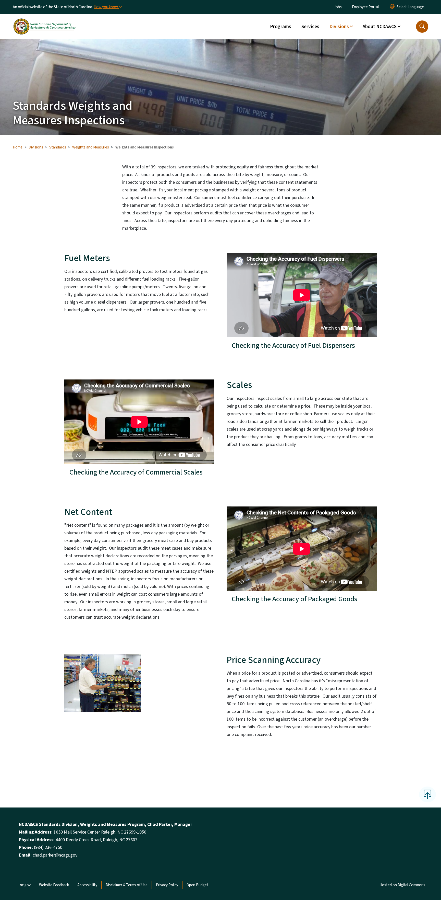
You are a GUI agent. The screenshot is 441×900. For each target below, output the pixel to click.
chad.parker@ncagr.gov (55, 855)
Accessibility (87, 885)
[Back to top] (427, 794)
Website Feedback (54, 885)
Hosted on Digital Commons (402, 885)
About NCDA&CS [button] (380, 26)
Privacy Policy (167, 885)
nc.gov (25, 885)
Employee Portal (365, 7)
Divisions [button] (339, 26)
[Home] (45, 21)
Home (17, 147)
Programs (280, 26)
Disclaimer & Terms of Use (127, 885)
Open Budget (197, 885)
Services (310, 26)
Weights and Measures (90, 147)
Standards (57, 147)
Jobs (338, 7)
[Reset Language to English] (392, 7)
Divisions (36, 147)
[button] (422, 26)
